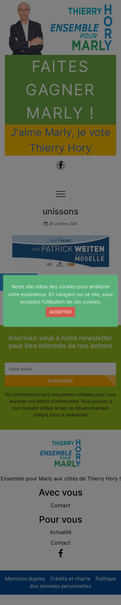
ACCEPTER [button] (60, 311)
